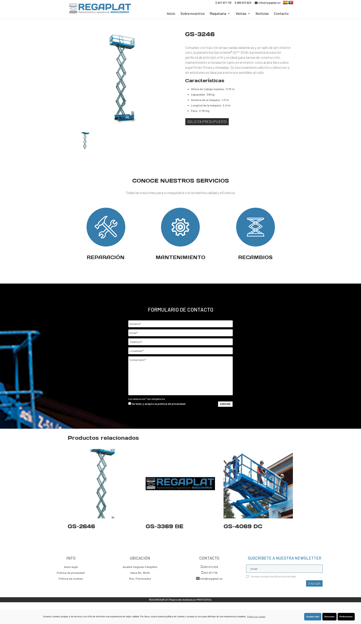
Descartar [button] (329, 616)
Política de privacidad (71, 572)
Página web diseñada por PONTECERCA (190, 599)
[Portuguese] (290, 3)
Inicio (171, 13)
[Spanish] (285, 3)
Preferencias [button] (346, 616)
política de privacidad (171, 403)
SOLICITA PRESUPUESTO (207, 121)
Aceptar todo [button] (312, 616)
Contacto (281, 13)
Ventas (241, 13)
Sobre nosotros (192, 13)
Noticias (262, 13)
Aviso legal (71, 567)
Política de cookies (256, 616)
